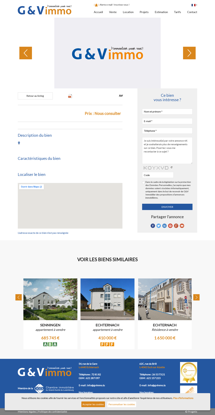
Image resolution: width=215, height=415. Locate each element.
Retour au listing (35, 95)
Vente (113, 12)
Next (189, 53)
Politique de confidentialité (52, 411)
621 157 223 (153, 377)
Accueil (98, 12)
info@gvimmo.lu (96, 385)
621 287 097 (93, 377)
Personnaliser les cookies (121, 404)
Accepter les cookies (93, 404)
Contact (192, 12)
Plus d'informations (183, 398)
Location (128, 12)
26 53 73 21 (158, 374)
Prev (25, 53)
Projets (144, 12)
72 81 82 (96, 374)
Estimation (161, 12)
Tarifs (177, 12)
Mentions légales (27, 411)
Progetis (192, 411)
